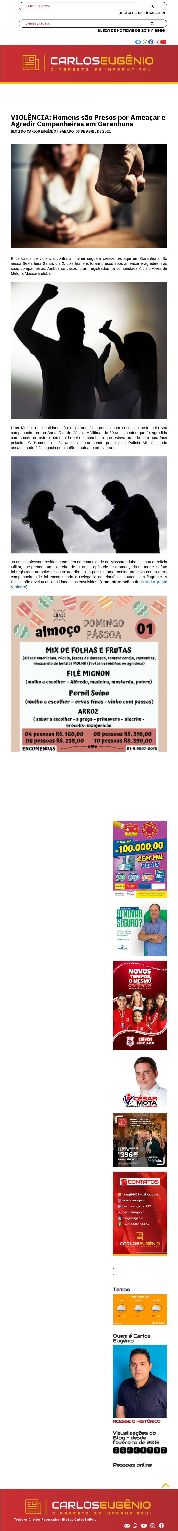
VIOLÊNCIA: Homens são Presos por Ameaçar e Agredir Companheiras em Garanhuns (88, 120)
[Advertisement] (89, 790)
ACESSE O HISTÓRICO (136, 1421)
